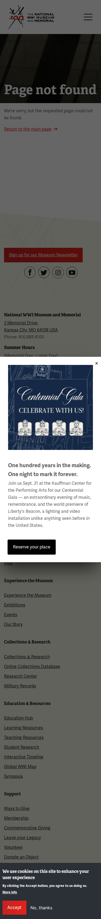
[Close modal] (95, 361)
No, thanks (41, 907)
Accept (14, 907)
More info (9, 892)
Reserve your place (31, 547)
